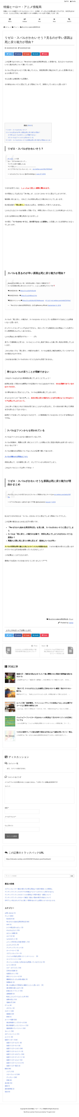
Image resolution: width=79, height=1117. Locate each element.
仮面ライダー (11, 1040)
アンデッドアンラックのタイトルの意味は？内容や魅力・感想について (28, 894)
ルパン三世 (11, 965)
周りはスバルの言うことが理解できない (22, 135)
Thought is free (51, 1112)
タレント (9, 1031)
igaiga (71, 623)
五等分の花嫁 (11, 970)
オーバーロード (12, 950)
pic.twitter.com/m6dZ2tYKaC (61, 300)
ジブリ (10, 1071)
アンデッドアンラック (14, 947)
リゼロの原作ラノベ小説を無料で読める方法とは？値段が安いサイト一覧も (44, 732)
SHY (9, 924)
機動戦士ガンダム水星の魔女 (17, 979)
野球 (9, 1017)
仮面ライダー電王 (13, 1066)
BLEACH (10, 919)
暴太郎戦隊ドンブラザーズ (16, 1022)
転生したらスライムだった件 (17, 996)
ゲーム (8, 1005)
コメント (7, 786)
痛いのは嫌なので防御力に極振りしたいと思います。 (24, 985)
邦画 (9, 1080)
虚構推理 (10, 994)
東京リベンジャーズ (14, 976)
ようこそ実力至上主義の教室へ (18, 942)
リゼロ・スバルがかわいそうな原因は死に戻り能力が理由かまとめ (28, 140)
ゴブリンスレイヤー (14, 953)
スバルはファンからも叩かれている (21, 137)
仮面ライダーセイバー (14, 1051)
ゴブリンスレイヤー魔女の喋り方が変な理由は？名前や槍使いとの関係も (28, 889)
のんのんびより (13, 930)
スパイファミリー (13, 959)
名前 (7, 808)
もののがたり (11, 939)
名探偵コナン (12, 973)
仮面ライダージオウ (14, 1048)
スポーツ (9, 1011)
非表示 (30, 125)
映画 (8, 1068)
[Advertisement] (39, 103)
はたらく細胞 (11, 933)
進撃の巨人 (11, 999)
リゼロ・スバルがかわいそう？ (16, 130)
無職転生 (10, 982)
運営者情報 (9, 1089)
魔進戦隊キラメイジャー (16, 1028)
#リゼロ (10, 159)
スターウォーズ (13, 1074)
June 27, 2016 (41, 174)
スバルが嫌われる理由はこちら (16, 456)
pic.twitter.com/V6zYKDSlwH (42, 169)
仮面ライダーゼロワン (15, 1054)
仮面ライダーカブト (14, 1043)
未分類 (8, 1083)
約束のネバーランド (14, 991)
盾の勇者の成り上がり (14, 988)
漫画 (7, 1086)
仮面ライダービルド (14, 1060)
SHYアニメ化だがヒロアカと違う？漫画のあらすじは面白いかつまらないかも (30, 900)
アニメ (16, 27)
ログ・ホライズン (13, 968)
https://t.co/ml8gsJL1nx (29, 295)
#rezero (41, 300)
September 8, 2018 (54, 305)
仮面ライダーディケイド (15, 1057)
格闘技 (10, 1014)
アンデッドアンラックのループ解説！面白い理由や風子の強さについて (28, 897)
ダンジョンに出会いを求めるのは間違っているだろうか (25, 962)
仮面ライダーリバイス (15, 1063)
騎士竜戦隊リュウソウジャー (17, 1025)
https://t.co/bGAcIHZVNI (30, 300)
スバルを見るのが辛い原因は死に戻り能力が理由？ (23, 132)
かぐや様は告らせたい (14, 927)
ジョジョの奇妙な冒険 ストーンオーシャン (22, 956)
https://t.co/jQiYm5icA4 (28, 291)
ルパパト (9, 1037)
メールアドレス (10, 817)
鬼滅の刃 (11, 1002)
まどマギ (10, 936)
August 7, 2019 (51, 502)
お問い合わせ (10, 913)
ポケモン (10, 1008)
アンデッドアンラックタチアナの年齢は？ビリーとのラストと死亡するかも (29, 892)
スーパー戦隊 (11, 1019)
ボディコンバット (12, 1034)
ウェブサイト (9, 825)
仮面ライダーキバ (13, 1045)
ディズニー (11, 1077)
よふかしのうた (12, 945)
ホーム (7, 27)
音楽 (7, 1092)
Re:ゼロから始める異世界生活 (31, 27)
